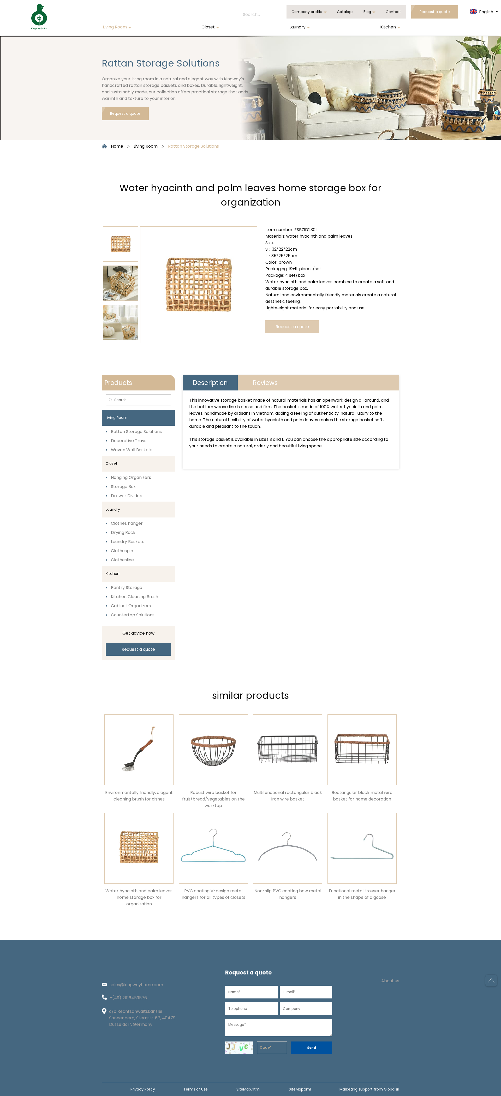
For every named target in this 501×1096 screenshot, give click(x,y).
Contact (393, 11)
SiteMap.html (248, 1089)
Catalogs (345, 11)
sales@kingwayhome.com (136, 985)
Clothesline (122, 560)
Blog (367, 11)
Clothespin (122, 551)
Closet (208, 27)
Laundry (297, 27)
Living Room (115, 27)
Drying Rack (123, 532)
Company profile (306, 11)
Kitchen (388, 27)
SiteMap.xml (300, 1089)
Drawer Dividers (127, 496)
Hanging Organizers (131, 477)
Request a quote (435, 11)
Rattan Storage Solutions (193, 146)
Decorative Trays (128, 441)
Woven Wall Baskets (131, 450)
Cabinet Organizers (131, 606)
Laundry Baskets (127, 542)
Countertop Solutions (132, 615)
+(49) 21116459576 (128, 998)
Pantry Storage (126, 588)
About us (390, 981)
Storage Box (123, 487)
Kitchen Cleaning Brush (134, 597)
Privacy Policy (142, 1089)
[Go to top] (491, 980)
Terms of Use (195, 1089)
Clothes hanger (127, 523)
